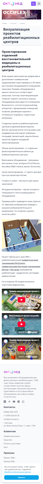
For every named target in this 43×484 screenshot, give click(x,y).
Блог (6, 447)
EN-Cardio (15, 269)
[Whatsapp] (23, 401)
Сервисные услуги (12, 436)
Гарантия (8, 440)
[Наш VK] (5, 401)
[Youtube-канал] (14, 401)
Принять (21, 477)
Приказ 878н (9, 461)
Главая (4, 23)
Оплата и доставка (12, 443)
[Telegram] (18, 401)
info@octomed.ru (11, 419)
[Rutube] (9, 401)
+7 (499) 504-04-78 (11, 415)
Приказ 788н (9, 457)
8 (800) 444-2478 (11, 412)
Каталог (13, 23)
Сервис (22, 23)
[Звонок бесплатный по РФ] (33, 3)
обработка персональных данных (17, 472)
